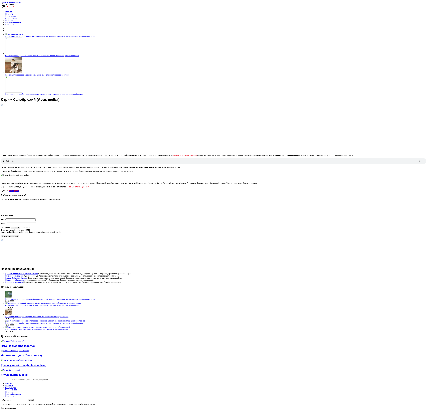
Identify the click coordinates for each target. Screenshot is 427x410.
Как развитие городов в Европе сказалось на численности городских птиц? (37, 75)
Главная (8, 12)
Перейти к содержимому (11, 2)
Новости (9, 14)
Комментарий (7, 216)
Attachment (6, 228)
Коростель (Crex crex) (14, 282)
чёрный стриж (74, 187)
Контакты (9, 24)
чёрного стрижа (185, 155)
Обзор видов (10, 16)
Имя (3, 219)
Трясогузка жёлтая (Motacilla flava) (23, 365)
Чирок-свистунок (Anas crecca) (21, 355)
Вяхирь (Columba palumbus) (16, 278)
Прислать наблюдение (14, 276)
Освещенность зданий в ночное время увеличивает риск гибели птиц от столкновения (42, 56)
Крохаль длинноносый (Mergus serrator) (21, 274)
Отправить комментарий (10, 236)
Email (3, 224)
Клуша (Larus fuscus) (14, 374)
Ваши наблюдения (13, 22)
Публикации (10, 20)
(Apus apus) (85, 187)
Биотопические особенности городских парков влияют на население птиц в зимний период (44, 94)
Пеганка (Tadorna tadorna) (18, 345)
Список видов (11, 18)
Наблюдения (14, 191)
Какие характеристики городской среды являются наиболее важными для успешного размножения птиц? (50, 36)
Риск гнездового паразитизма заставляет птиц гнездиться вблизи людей (36, 329)
